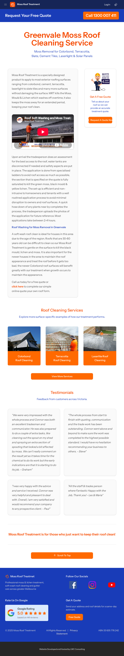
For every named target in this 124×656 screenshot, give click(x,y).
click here (18, 286)
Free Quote (74, 617)
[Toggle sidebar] (5, 4)
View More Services (62, 376)
